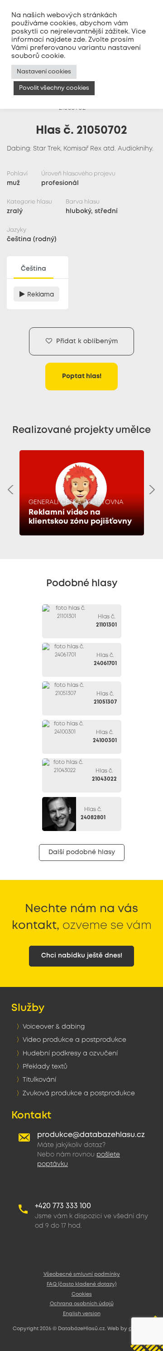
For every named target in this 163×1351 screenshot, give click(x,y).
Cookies (82, 1294)
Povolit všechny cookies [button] (54, 88)
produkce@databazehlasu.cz (91, 1135)
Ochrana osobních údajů (82, 1304)
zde (79, 40)
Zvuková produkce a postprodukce (79, 1093)
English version (82, 1314)
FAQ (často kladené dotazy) (81, 1284)
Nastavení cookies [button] (44, 71)
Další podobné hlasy (81, 852)
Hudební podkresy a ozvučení (70, 1053)
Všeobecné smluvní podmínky (81, 1274)
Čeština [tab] (33, 269)
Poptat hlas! (81, 376)
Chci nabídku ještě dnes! (81, 955)
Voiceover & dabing (54, 1027)
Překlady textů (45, 1066)
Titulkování (39, 1080)
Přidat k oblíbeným (86, 341)
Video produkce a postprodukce (74, 1040)
